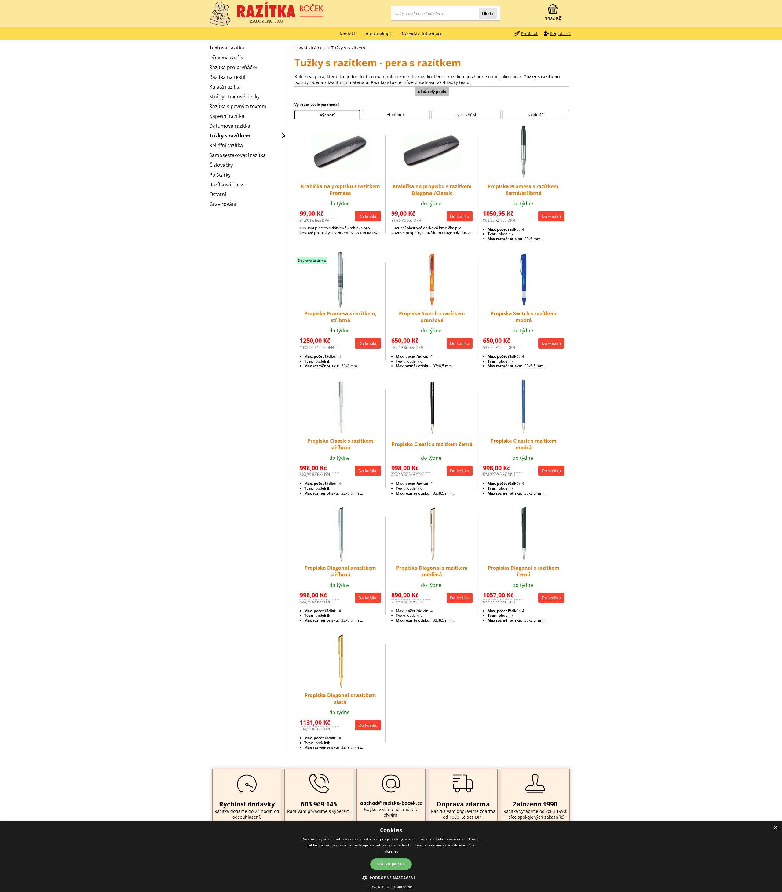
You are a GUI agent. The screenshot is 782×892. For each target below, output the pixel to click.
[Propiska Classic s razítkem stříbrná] (340, 434)
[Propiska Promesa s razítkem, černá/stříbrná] (523, 180)
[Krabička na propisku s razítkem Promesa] (340, 167)
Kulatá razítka (225, 86)
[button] (391, 877)
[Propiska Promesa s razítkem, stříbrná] (340, 307)
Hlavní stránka (309, 48)
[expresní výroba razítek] (281, 12)
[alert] (391, 856)
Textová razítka (226, 47)
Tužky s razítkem (348, 48)
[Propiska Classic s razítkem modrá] (524, 434)
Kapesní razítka (226, 116)
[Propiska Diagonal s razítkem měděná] (432, 561)
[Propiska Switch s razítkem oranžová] (432, 307)
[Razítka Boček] (220, 14)
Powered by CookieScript (391, 887)
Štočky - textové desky (234, 96)
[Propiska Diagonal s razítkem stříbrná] (340, 561)
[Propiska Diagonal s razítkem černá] (523, 561)
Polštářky (220, 174)
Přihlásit (529, 33)
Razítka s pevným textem (237, 106)
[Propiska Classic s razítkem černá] (432, 434)
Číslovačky (221, 165)
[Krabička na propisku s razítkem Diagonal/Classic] (432, 167)
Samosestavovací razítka (237, 155)
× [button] (775, 827)
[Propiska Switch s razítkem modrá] (523, 307)
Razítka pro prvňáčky (233, 67)
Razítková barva (227, 184)
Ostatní (217, 194)
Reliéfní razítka (226, 145)
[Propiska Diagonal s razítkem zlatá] (340, 688)
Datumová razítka (229, 125)
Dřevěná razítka (227, 57)
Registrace (560, 33)
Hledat (488, 13)
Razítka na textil (227, 77)
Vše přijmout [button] (391, 864)
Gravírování (222, 204)
